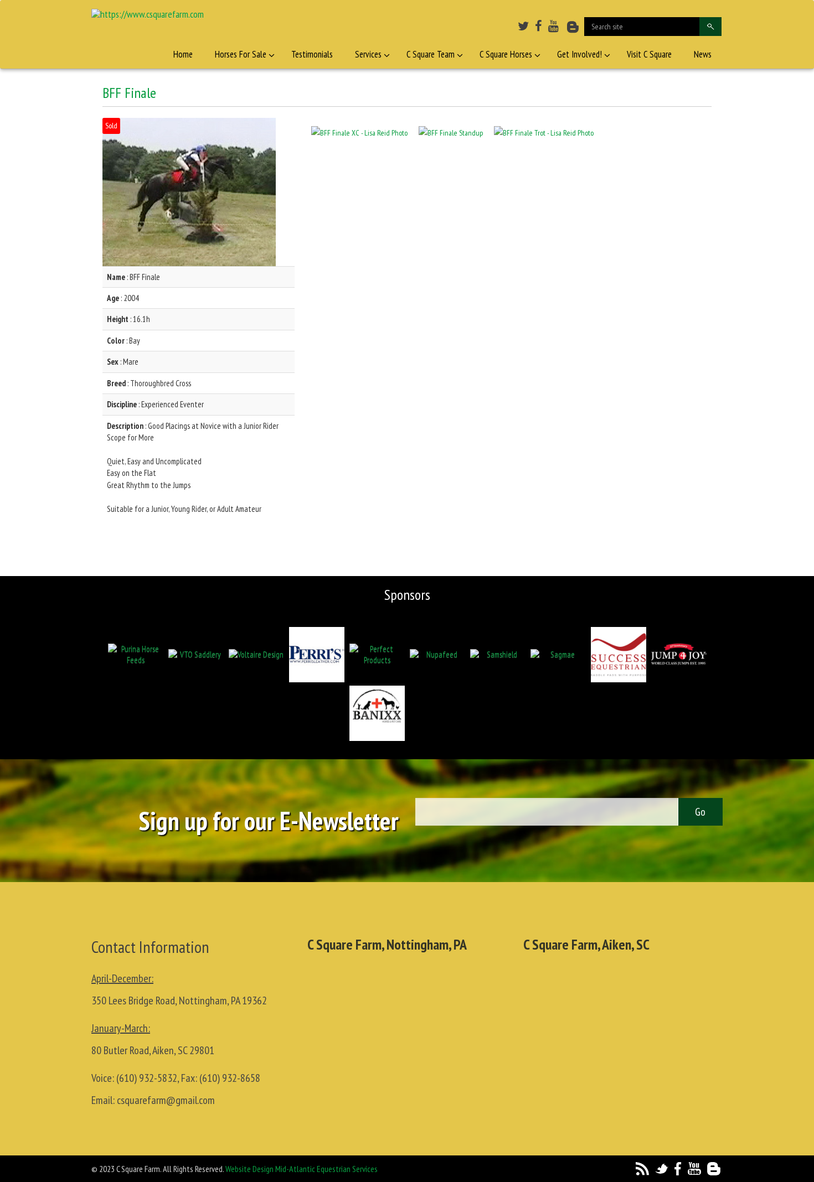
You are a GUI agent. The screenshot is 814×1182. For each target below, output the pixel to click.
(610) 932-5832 (146, 1078)
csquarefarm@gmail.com (166, 1100)
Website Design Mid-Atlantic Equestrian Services (301, 1168)
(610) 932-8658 (229, 1078)
